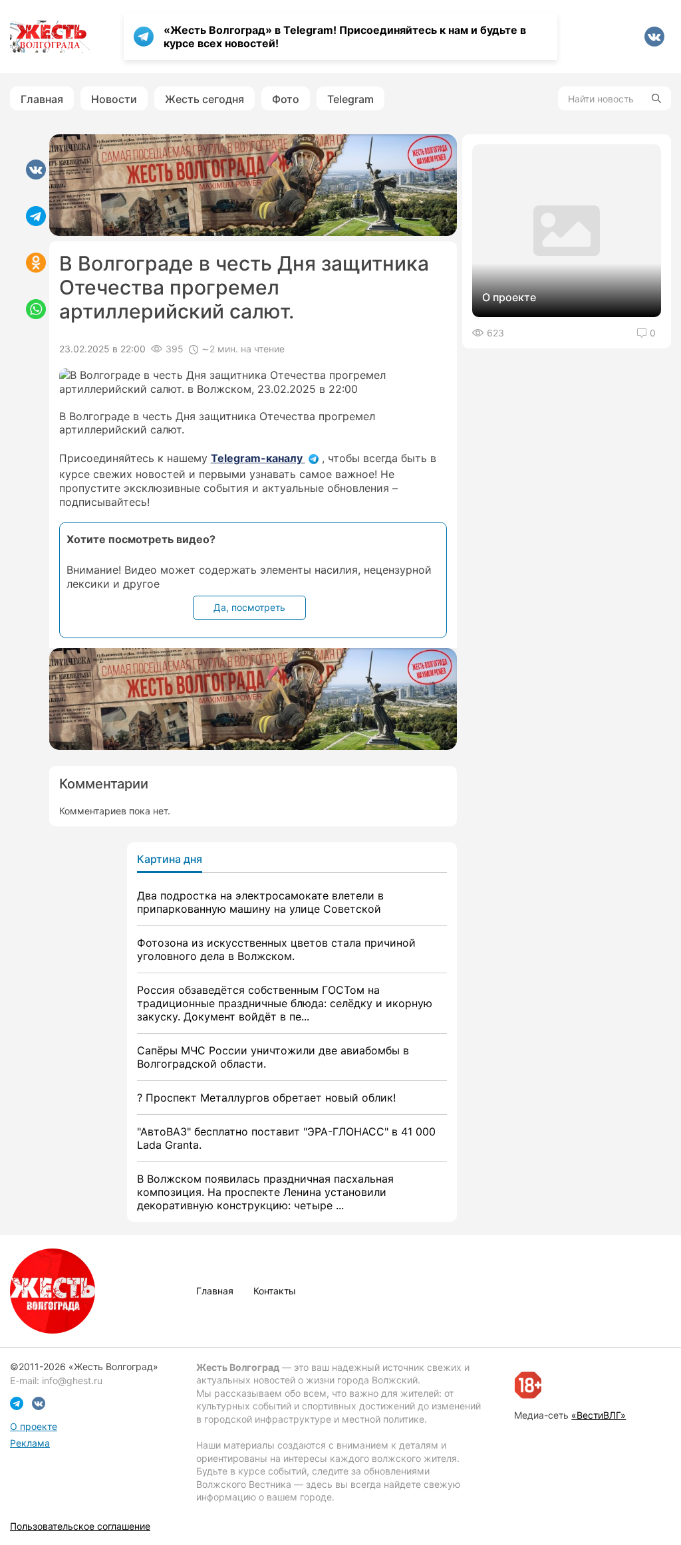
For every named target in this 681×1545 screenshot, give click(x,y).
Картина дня (169, 859)
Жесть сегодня (204, 99)
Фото (285, 99)
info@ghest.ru (72, 1380)
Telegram (350, 99)
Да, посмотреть (249, 607)
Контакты (274, 1290)
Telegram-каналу (258, 458)
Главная (42, 99)
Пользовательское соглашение (80, 1526)
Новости (114, 99)
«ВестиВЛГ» (598, 1415)
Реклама (30, 1443)
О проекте (33, 1426)
